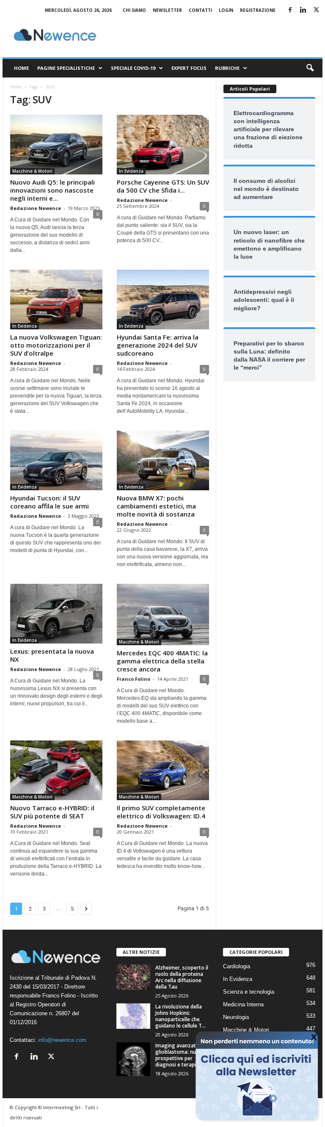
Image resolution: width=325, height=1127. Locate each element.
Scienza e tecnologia (248, 992)
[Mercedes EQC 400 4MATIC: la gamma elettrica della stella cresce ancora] (163, 614)
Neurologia (236, 1017)
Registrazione (257, 10)
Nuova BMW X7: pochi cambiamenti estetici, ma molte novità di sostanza (156, 506)
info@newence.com (62, 1040)
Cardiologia (236, 966)
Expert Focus (189, 68)
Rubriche (227, 68)
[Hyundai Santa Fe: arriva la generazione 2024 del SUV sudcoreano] (163, 299)
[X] (316, 10)
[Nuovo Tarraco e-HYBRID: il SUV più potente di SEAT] (56, 770)
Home (21, 68)
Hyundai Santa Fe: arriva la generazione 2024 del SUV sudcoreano (157, 345)
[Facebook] (290, 10)
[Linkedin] (303, 10)
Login (226, 10)
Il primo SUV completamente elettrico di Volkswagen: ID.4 (161, 812)
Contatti (200, 10)
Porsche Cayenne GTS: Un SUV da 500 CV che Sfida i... (163, 186)
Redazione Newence (35, 208)
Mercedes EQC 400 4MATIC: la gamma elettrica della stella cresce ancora (162, 661)
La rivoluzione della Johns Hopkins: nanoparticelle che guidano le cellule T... (180, 1016)
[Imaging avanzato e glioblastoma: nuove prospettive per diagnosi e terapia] (133, 1059)
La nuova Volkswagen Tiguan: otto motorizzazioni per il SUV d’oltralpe (56, 345)
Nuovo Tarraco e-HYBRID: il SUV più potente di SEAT (52, 812)
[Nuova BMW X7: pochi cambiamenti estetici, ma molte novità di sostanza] (163, 460)
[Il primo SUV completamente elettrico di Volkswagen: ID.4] (163, 770)
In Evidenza (131, 171)
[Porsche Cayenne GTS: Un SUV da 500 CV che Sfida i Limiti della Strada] (163, 144)
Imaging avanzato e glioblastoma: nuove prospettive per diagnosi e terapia (180, 1055)
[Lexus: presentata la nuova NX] (56, 614)
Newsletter (167, 10)
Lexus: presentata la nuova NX (52, 655)
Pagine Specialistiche (66, 68)
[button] (309, 68)
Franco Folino (133, 679)
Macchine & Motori (32, 171)
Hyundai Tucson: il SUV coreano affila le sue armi (49, 502)
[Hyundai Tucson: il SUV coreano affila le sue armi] (56, 460)
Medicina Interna (243, 1004)
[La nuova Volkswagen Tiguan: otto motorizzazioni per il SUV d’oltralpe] (56, 299)
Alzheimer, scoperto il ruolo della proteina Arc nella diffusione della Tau (181, 977)
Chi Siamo (134, 10)
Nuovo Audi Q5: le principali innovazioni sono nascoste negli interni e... (52, 190)
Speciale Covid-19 (133, 68)
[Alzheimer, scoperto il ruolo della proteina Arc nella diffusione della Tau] (133, 977)
